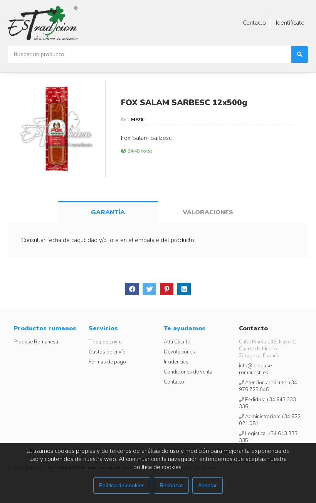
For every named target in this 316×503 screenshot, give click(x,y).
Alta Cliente (177, 341)
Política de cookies (122, 485)
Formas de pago (107, 361)
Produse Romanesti (35, 341)
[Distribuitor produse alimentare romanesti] (43, 23)
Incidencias (176, 361)
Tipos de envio (105, 341)
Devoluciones (179, 351)
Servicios (103, 328)
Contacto (174, 382)
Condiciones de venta (188, 371)
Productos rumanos (44, 328)
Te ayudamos (184, 328)
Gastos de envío (107, 351)
